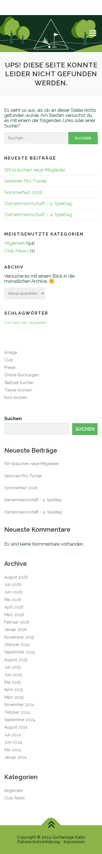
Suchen (13, 418)
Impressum (74, 841)
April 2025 (13, 689)
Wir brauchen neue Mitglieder (34, 170)
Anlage (10, 352)
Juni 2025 (13, 675)
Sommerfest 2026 (23, 192)
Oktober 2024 (17, 712)
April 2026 (14, 607)
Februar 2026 (16, 622)
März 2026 (14, 614)
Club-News (16, 250)
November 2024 (19, 704)
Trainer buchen (18, 390)
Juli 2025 (12, 667)
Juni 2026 (13, 592)
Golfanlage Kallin (68, 837)
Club (8, 360)
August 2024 (15, 727)
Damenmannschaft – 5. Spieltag (38, 203)
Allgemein (14, 243)
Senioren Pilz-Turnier (25, 181)
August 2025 (15, 659)
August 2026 (16, 577)
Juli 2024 (12, 735)
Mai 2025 (12, 682)
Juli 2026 (12, 584)
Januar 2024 (15, 757)
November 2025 (19, 637)
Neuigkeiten (38, 322)
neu (24, 322)
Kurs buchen (15, 397)
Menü (93, 33)
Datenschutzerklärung (39, 841)
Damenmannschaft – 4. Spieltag (38, 214)
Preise (9, 367)
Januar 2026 (15, 629)
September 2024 (19, 719)
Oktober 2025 (16, 644)
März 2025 (14, 697)
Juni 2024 (13, 742)
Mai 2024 (12, 750)
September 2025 (19, 652)
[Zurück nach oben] (51, 825)
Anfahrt (9, 11)
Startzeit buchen (19, 382)
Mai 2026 (12, 599)
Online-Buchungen (21, 375)
